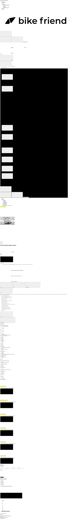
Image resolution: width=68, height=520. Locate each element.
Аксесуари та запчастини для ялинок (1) (9, 117)
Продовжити (2, 477)
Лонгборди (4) (6, 108)
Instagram (4, 517)
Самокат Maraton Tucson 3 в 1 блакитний (7, 443)
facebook (1, 517)
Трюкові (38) (6, 106)
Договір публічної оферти (6, 7)
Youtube (6, 517)
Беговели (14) (6, 95)
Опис (1, 287)
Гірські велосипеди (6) (7, 94)
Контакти (3, 9)
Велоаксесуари (5, 113)
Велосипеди (3, 124)
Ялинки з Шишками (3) (8, 123)
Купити (1, 261)
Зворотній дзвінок (6, 0)
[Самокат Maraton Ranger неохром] (7, 227)
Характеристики (27, 287)
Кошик (12, 60)
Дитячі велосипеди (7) (7, 93)
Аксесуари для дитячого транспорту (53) (9, 100)
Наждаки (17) (6, 145)
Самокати (4, 96)
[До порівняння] (16, 212)
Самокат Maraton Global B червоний (7, 457)
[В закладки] (5, 212)
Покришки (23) (7, 112)
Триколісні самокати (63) (7, 99)
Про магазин (3, 4)
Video (13, 287)
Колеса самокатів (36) (8, 102)
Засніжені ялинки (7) (7, 182)
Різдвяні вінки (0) (7, 183)
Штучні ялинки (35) (7, 118)
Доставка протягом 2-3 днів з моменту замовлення (17, 270)
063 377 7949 (2, 0)
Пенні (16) (6, 107)
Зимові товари (3, 172)
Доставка (3, 8)
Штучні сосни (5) (8, 122)
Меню (13, 73)
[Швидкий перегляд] (18, 407)
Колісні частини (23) (5, 162)
